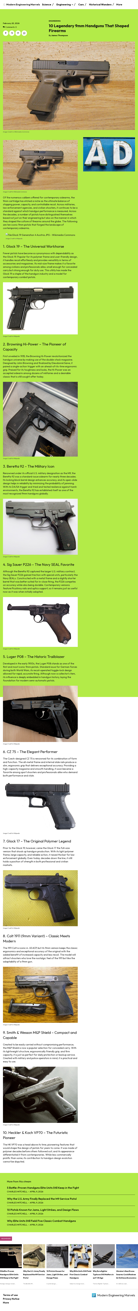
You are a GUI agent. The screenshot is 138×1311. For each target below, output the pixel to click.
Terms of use (10, 1295)
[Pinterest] (18, 33)
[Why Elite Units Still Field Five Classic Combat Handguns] (81, 1256)
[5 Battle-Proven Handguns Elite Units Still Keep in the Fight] (11, 1256)
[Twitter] (12, 33)
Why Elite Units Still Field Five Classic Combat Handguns (41, 1221)
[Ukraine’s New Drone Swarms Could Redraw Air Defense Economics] (127, 1256)
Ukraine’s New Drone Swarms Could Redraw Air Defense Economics (126, 1274)
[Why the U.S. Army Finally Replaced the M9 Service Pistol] (34, 1256)
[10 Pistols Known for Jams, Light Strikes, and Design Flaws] (57, 1256)
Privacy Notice (11, 1298)
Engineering (55, 21)
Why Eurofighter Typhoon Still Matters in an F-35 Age (103, 1274)
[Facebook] (5, 33)
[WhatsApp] (24, 33)
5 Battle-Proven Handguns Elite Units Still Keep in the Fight (43, 1187)
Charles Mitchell (17, 1191)
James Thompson (59, 35)
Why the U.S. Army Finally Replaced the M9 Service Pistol (42, 1198)
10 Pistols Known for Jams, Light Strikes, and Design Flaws (43, 1209)
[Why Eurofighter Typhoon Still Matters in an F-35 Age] (104, 1256)
